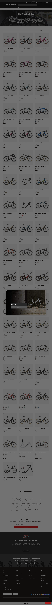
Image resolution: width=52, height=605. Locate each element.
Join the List (18, 307)
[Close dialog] (6, 290)
